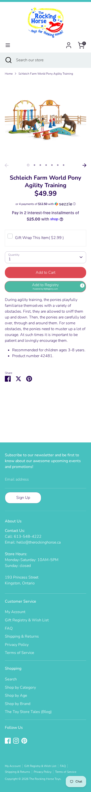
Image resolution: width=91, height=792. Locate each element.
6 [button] (57, 165)
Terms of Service (19, 652)
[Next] (84, 165)
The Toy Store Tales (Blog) (28, 711)
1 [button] (28, 165)
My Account (15, 612)
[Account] (69, 43)
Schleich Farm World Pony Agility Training (45, 74)
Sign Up (23, 497)
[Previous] (6, 165)
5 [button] (52, 165)
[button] (45, 204)
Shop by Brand (17, 703)
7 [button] (63, 165)
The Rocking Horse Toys (45, 779)
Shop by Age (16, 695)
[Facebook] (8, 741)
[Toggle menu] (8, 45)
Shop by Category (20, 687)
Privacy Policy (17, 644)
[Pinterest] (24, 741)
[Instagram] (16, 741)
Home (9, 74)
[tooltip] (82, 285)
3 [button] (40, 165)
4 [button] (46, 165)
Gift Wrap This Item (39, 237)
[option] (45, 120)
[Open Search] (8, 60)
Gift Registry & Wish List (27, 620)
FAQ (9, 628)
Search (11, 679)
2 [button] (34, 165)
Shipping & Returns (22, 636)
